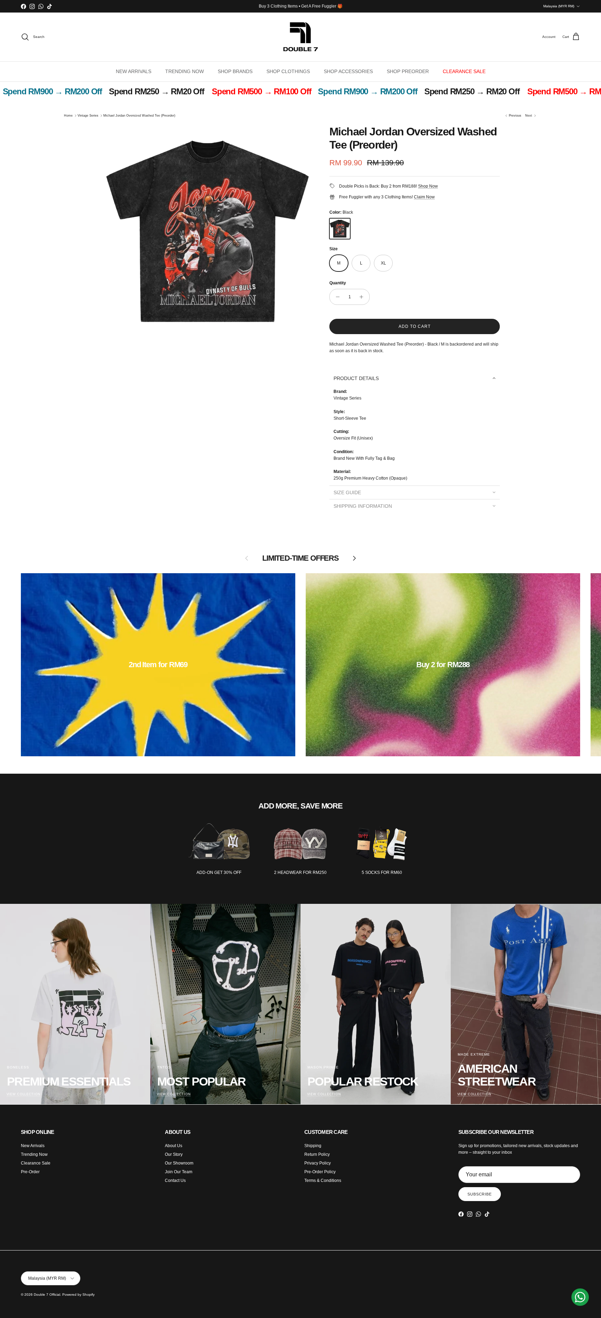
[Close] (414, 545)
